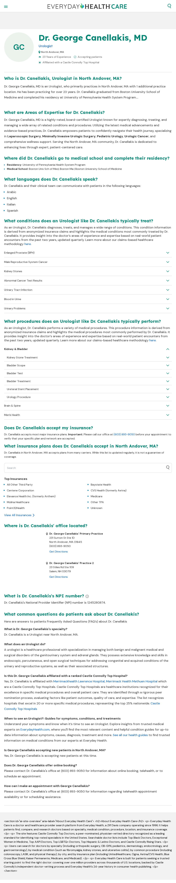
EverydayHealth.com (35, 729)
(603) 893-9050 (124, 434)
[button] (169, 6)
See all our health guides (130, 735)
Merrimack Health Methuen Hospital (131, 681)
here (27, 244)
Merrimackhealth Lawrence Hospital (79, 681)
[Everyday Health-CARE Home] (87, 6)
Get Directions (58, 551)
